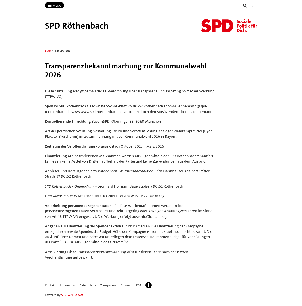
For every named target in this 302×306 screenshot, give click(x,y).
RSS (138, 285)
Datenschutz (87, 285)
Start (48, 51)
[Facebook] (148, 285)
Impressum (67, 285)
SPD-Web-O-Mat (72, 295)
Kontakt (50, 285)
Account (126, 285)
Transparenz (108, 285)
